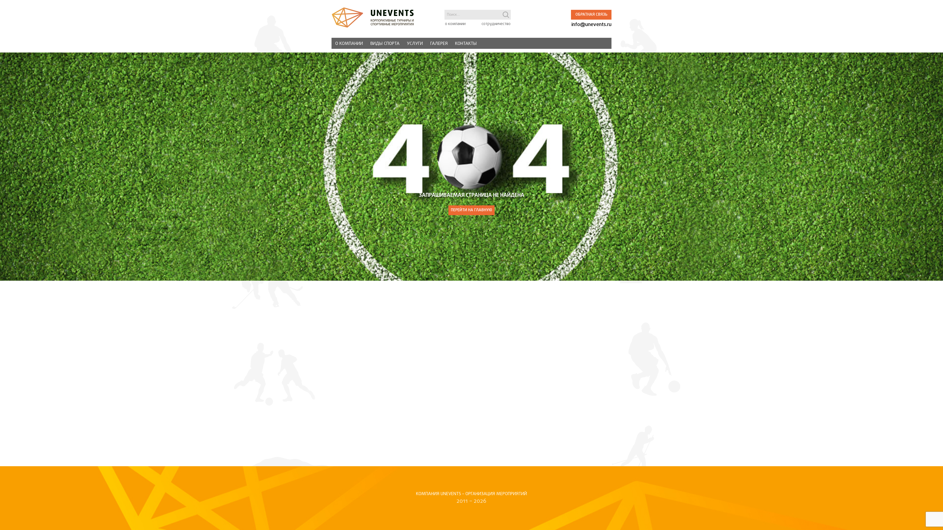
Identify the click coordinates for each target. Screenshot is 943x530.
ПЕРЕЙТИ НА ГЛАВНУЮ (471, 210)
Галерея (439, 43)
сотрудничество (496, 24)
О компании (349, 43)
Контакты (466, 43)
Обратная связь (591, 15)
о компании (455, 24)
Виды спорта (385, 43)
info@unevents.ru (591, 24)
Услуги (415, 43)
